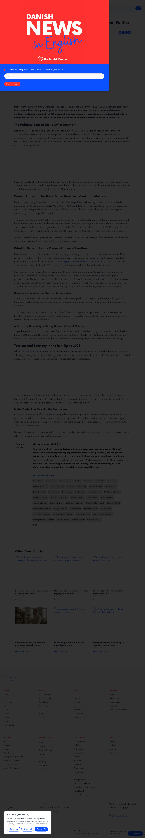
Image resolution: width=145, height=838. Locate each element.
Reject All (28, 829)
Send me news (12, 84)
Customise (13, 829)
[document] (72, 419)
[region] (27, 822)
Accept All (41, 829)
